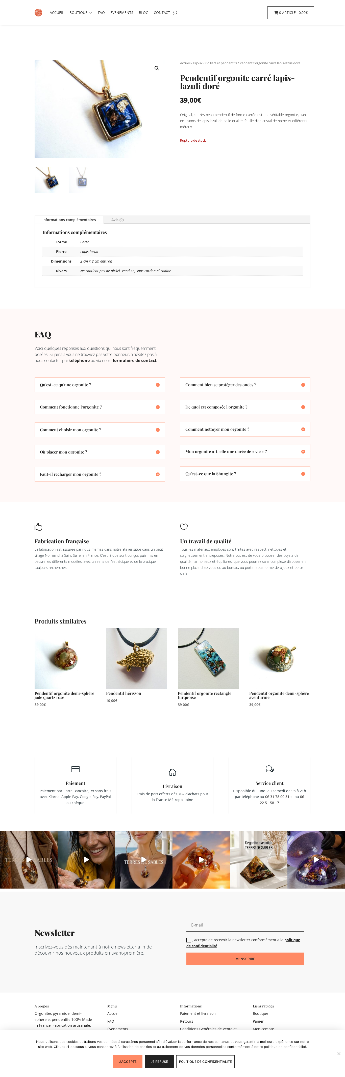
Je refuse (159, 1062)
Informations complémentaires (69, 219)
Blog (143, 12)
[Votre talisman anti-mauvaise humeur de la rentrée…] (86, 860)
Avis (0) (117, 219)
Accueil (57, 12)
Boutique (78, 12)
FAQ (101, 12)
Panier (258, 1021)
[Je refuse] (338, 1053)
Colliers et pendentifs (221, 63)
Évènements (121, 12)
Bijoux (198, 63)
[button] (156, 68)
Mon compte (263, 1028)
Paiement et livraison (198, 1013)
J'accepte (128, 1062)
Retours (186, 1021)
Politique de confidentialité (205, 1062)
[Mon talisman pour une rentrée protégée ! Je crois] (29, 860)
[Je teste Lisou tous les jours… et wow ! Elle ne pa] (201, 860)
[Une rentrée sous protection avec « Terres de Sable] (144, 860)
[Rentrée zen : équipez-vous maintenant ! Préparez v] (316, 860)
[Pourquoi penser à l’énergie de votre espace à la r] (259, 860)
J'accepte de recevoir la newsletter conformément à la (243, 942)
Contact (162, 12)
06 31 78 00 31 (277, 796)
